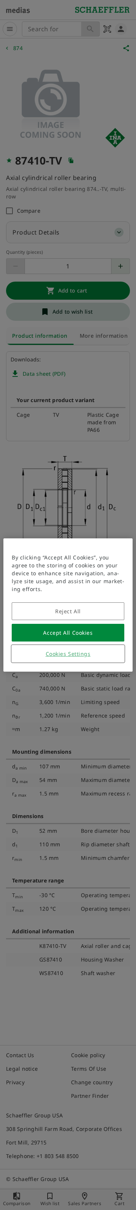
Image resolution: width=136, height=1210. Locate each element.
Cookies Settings (68, 653)
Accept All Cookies (68, 632)
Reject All (68, 611)
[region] (68, 605)
